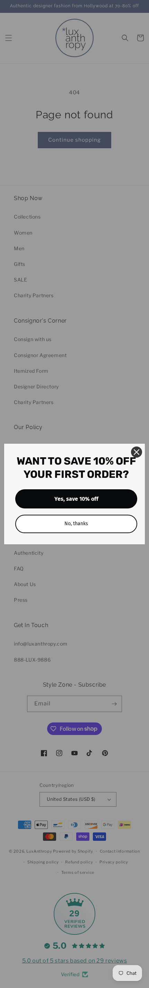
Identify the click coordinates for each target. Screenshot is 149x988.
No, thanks (76, 524)
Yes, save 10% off (76, 499)
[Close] (136, 452)
